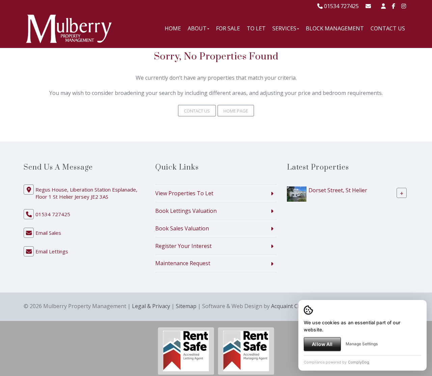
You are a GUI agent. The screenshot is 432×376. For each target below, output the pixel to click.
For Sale (228, 28)
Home (173, 28)
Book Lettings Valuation (186, 211)
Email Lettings (51, 251)
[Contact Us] (383, 6)
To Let (256, 28)
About (197, 28)
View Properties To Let (184, 193)
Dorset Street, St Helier (337, 190)
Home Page (235, 111)
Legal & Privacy (151, 306)
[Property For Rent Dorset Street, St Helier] (296, 193)
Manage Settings (362, 343)
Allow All (322, 344)
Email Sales (48, 232)
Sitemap (186, 306)
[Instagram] (403, 6)
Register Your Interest (183, 246)
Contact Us (388, 28)
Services (284, 28)
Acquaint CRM (288, 306)
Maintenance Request (182, 263)
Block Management (335, 28)
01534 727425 (341, 6)
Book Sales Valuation (182, 228)
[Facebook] (393, 6)
